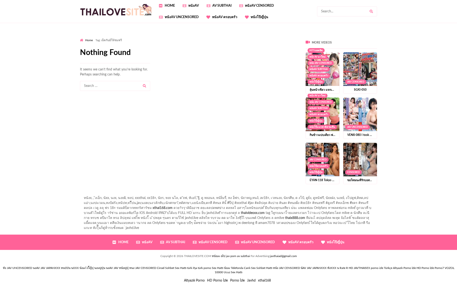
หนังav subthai (318, 69)
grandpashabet (378, 37)
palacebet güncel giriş (239, 37)
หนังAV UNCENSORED (182, 17)
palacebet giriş (376, 42)
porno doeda (114, 37)
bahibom (151, 42)
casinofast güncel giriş (173, 37)
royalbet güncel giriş (139, 37)
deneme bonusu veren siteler (389, 47)
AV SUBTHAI (222, 5)
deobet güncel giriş (317, 42)
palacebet (257, 42)
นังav (227, 268)
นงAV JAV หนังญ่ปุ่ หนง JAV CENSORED (131, 268)
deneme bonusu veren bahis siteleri (360, 52)
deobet (417, 42)
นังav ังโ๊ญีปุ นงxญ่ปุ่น (92, 268)
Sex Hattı (217, 268)
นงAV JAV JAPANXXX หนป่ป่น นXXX (56, 268)
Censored (353, 172)
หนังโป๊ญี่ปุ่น (259, 17)
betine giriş (169, 42)
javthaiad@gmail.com (283, 256)
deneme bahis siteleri (108, 52)
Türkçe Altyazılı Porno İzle (400, 268)
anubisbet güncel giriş (347, 37)
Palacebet (115, 42)
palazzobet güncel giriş (275, 37)
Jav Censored (355, 82)
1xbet (157, 57)
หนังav (193, 5)
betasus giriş (174, 57)
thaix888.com (295, 218)
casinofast (133, 42)
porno (84, 37)
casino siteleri (137, 52)
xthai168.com (163, 208)
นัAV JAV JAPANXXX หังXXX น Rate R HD (327, 268)
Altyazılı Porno (194, 280)
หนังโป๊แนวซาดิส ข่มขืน (322, 127)
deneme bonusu (246, 52)
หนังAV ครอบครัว (224, 17)
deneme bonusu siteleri (167, 52)
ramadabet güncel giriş (311, 37)
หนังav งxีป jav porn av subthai (231, 256)
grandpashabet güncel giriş (411, 37)
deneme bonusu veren (96, 47)
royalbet (122, 47)
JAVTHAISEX (362, 268)
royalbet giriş (399, 42)
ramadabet (356, 47)
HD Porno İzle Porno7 (430, 268)
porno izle (97, 37)
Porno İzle (237, 280)
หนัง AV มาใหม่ (317, 95)
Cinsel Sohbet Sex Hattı (171, 268)
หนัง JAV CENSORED (320, 63)
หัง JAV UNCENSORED (17, 268)
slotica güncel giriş (206, 37)
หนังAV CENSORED (259, 5)
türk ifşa (192, 268)
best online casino (441, 52)
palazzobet (434, 42)
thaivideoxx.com (253, 213)
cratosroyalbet (258, 57)
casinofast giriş (302, 57)
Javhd (251, 280)
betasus (192, 57)
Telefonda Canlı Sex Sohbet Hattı (251, 268)
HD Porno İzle (217, 280)
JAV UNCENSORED (357, 127)
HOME (170, 5)
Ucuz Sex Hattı (233, 272)
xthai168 (264, 280)
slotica (206, 47)
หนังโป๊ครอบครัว (318, 166)
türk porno (204, 268)
